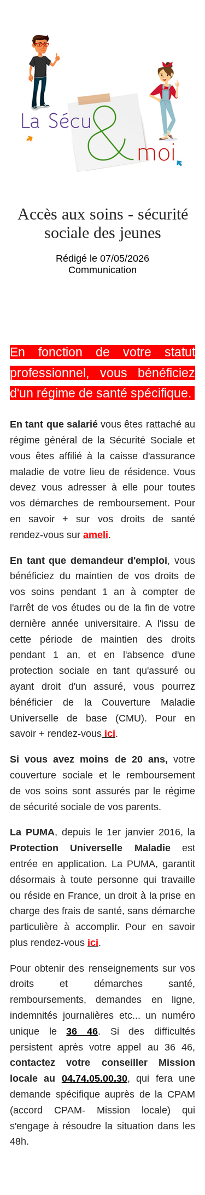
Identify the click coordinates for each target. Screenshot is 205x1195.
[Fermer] (19, 19)
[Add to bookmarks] (156, 308)
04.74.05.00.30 (94, 1078)
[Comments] (182, 308)
